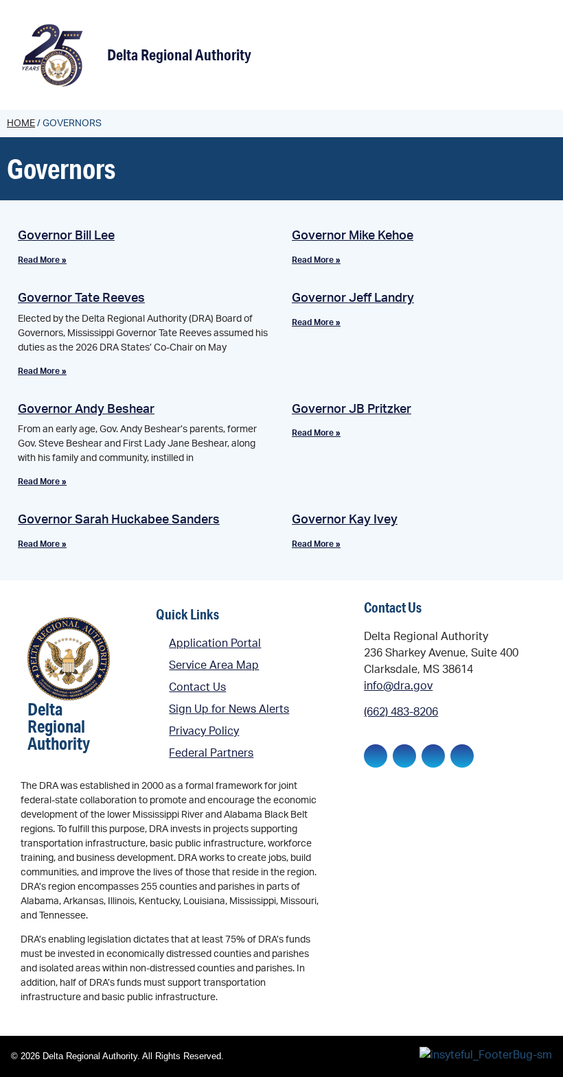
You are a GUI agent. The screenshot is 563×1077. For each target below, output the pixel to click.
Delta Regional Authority (179, 54)
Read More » (42, 260)
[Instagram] (433, 756)
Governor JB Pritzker (351, 409)
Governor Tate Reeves (81, 298)
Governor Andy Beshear (86, 409)
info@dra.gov (398, 685)
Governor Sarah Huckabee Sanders (119, 520)
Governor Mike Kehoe (352, 236)
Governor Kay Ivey (345, 520)
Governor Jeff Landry (353, 298)
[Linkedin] (404, 756)
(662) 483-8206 (401, 712)
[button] (532, 57)
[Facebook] (375, 756)
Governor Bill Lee (66, 236)
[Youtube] (462, 756)
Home (21, 123)
